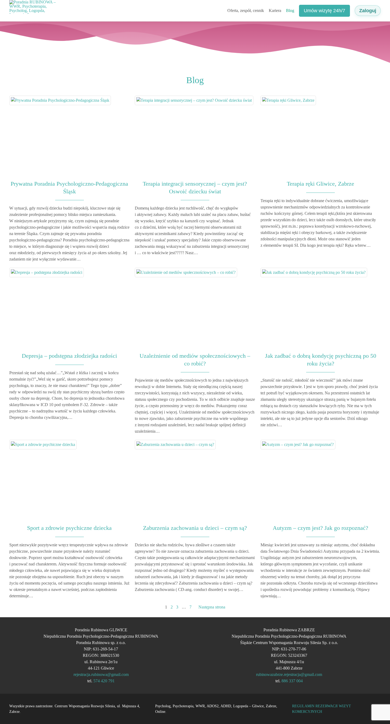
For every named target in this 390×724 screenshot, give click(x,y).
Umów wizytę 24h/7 (324, 10)
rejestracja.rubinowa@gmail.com (101, 674)
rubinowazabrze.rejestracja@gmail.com (289, 674)
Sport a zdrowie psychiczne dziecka (69, 528)
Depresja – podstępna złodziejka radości (69, 355)
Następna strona (211, 607)
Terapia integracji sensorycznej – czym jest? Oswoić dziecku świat (195, 187)
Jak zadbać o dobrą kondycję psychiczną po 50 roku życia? (320, 359)
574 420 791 (104, 681)
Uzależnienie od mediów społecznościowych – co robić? (195, 359)
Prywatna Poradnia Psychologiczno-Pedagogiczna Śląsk (69, 187)
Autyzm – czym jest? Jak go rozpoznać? (320, 528)
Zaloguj (367, 10)
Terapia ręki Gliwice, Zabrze (320, 183)
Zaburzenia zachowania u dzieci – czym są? (195, 528)
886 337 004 (292, 681)
